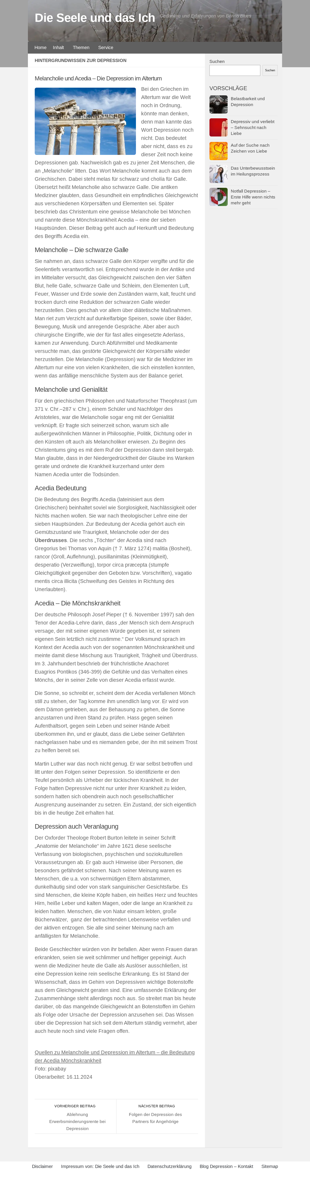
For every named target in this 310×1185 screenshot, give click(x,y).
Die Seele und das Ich (95, 17)
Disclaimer (42, 1166)
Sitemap (269, 1166)
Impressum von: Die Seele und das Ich (100, 1166)
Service (105, 47)
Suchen (217, 61)
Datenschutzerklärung (170, 1166)
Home (40, 47)
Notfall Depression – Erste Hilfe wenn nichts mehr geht (253, 197)
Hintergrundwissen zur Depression (80, 60)
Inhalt (58, 47)
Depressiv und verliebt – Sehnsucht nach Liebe (252, 127)
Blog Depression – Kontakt (226, 1166)
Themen (81, 47)
